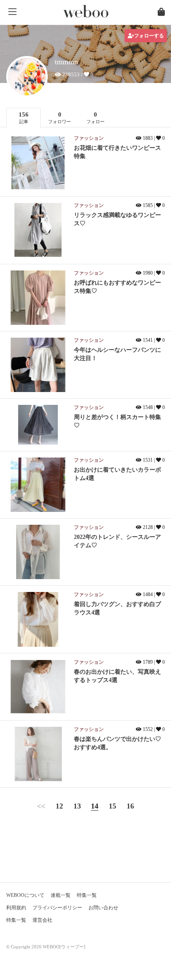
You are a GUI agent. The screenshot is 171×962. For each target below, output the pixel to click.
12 (59, 806)
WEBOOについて (25, 895)
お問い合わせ (103, 908)
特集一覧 (87, 895)
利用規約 (16, 908)
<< (41, 806)
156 (24, 117)
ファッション (89, 138)
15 (112, 806)
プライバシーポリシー (57, 908)
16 (130, 806)
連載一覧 (61, 895)
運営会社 (42, 920)
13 (77, 806)
